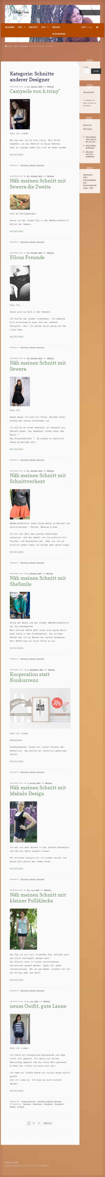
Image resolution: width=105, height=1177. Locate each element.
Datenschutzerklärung (14, 1165)
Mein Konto (33, 27)
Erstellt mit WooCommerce (37, 1165)
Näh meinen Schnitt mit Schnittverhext (38, 478)
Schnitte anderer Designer (32, 165)
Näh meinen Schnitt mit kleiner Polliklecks (38, 898)
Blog (43, 27)
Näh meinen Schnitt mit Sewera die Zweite (38, 184)
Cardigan (27, 1104)
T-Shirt (21, 1107)
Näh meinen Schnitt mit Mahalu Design (38, 790)
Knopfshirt (37, 1104)
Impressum (87, 174)
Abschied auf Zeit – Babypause (90, 154)
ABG (85, 177)
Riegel (13, 1107)
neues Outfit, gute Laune (38, 1006)
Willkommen (9, 27)
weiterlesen (16, 154)
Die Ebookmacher (58, 33)
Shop (20, 27)
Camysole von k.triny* (35, 91)
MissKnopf (59, 1104)
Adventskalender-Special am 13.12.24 (91, 139)
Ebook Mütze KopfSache (91, 146)
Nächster (48, 1123)
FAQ (91, 188)
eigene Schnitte (28, 1101)
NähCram (50, 86)
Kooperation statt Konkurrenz (30, 677)
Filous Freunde (27, 257)
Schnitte (23, 46)
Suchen (85, 67)
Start (10, 46)
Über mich (56, 27)
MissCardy (48, 1104)
